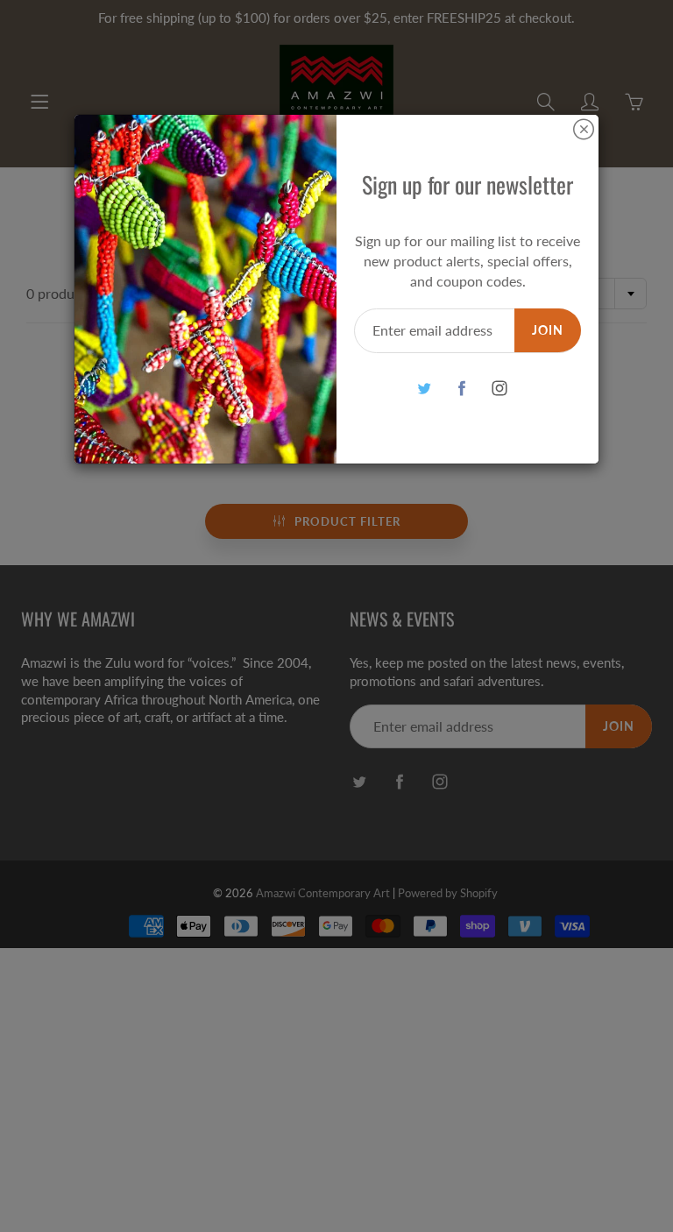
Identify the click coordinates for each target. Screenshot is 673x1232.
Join (547, 329)
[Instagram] (499, 387)
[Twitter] (423, 387)
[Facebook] (461, 387)
